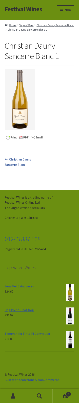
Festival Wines (23, 9)
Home (12, 25)
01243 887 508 (23, 239)
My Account (13, 396)
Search (39, 396)
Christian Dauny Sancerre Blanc (55, 25)
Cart (61, 393)
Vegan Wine (26, 25)
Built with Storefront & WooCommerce (32, 380)
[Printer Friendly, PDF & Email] (24, 137)
